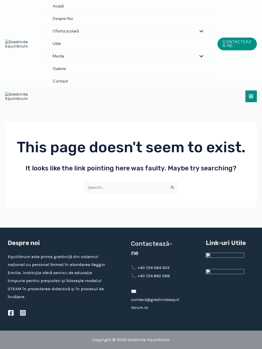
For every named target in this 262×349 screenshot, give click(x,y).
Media (58, 56)
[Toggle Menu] (200, 31)
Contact (60, 81)
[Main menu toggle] (251, 96)
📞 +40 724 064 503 (150, 267)
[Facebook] (11, 313)
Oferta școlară (66, 31)
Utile (57, 43)
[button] (237, 44)
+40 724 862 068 (153, 275)
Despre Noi (63, 18)
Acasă (58, 6)
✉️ (133, 291)
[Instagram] (23, 313)
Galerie (59, 68)
